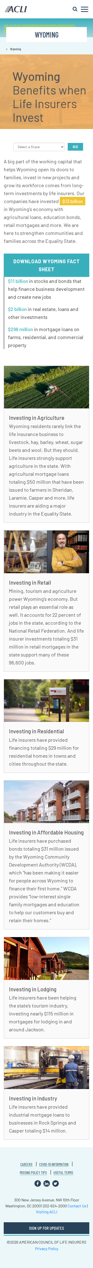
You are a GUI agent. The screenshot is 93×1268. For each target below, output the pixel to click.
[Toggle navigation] (80, 9)
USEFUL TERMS (63, 1172)
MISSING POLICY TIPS (33, 1172)
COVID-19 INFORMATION (53, 1164)
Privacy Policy (46, 1248)
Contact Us (77, 1205)
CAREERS (26, 1164)
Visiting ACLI (46, 1211)
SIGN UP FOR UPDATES (46, 1228)
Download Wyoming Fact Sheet (46, 265)
